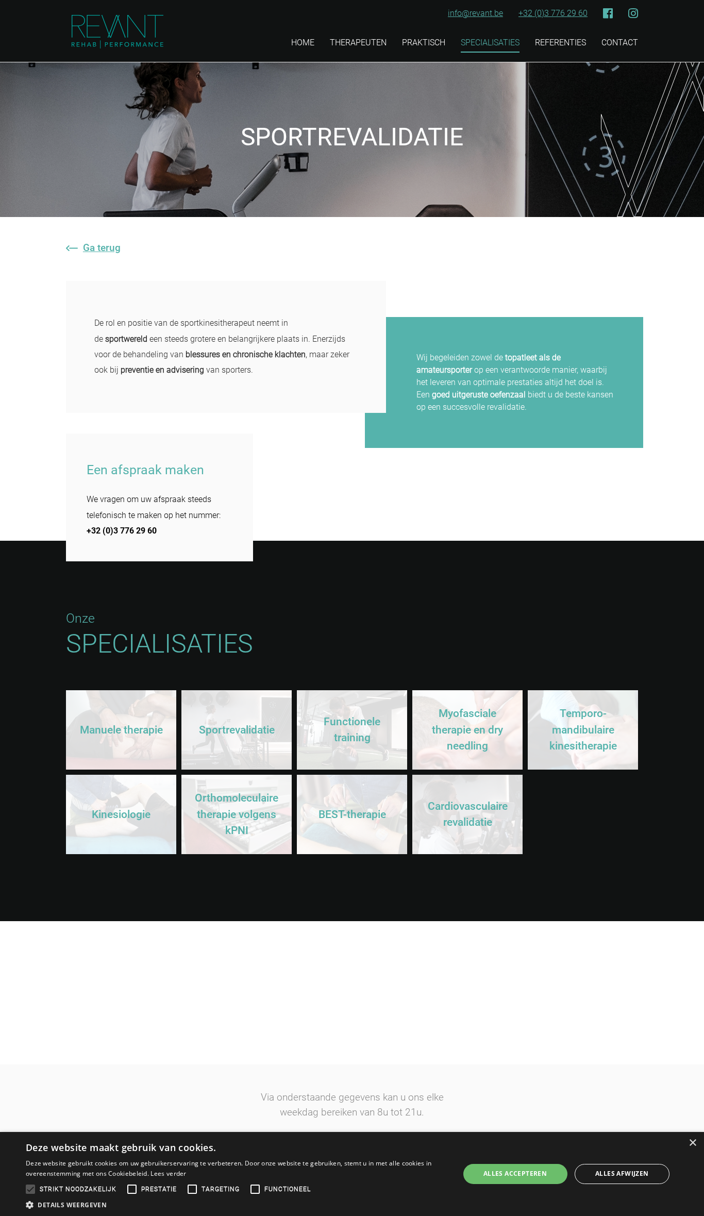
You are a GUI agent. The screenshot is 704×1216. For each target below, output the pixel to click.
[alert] (352, 1174)
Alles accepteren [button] (515, 1173)
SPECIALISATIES (490, 42)
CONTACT (619, 42)
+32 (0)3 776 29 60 (553, 13)
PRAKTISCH (423, 42)
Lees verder (168, 1173)
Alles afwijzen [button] (622, 1173)
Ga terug (102, 248)
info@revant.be (475, 13)
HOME (302, 42)
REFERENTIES (560, 42)
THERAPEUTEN (358, 42)
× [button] (692, 1143)
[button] (236, 1204)
